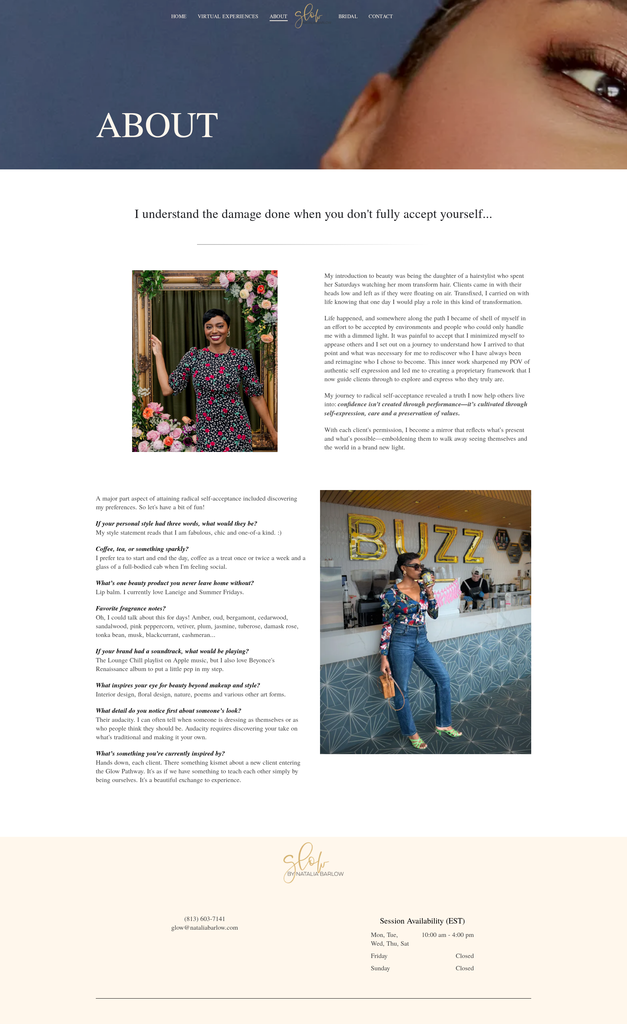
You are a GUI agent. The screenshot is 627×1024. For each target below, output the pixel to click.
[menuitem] (179, 16)
